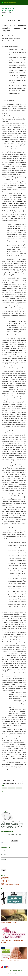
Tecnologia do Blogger (15, 970)
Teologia (19, 788)
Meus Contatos (5, 878)
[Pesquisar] (26, 2)
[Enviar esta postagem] (3, 786)
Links (2, 883)
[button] (3, 16)
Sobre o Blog (4, 881)
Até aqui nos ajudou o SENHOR (9, 922)
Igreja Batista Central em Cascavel (10, 884)
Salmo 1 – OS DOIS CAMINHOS (9, 905)
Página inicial (5, 877)
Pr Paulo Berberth (10, 2)
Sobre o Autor (5, 880)
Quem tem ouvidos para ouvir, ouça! (10, 960)
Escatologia (11, 788)
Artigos (4, 788)
